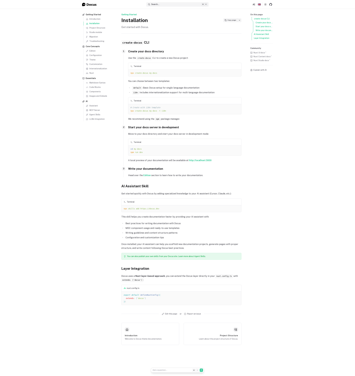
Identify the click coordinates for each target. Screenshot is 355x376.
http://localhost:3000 (200, 160)
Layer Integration (135, 268)
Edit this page (171, 314)
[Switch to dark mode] (265, 4)
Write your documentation (145, 168)
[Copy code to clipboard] (238, 66)
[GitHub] (270, 4)
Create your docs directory (146, 51)
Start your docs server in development (153, 127)
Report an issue (194, 314)
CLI (135, 42)
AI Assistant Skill (135, 186)
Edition (147, 175)
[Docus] (89, 4)
